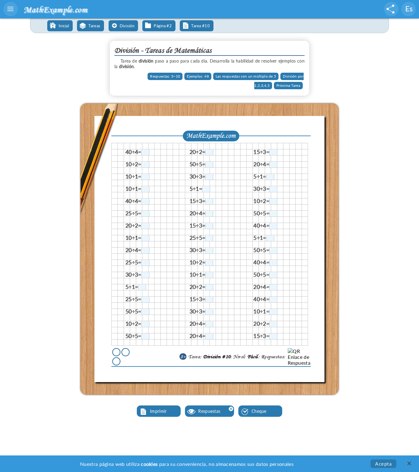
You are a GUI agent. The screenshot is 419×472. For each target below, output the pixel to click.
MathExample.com (55, 9)
